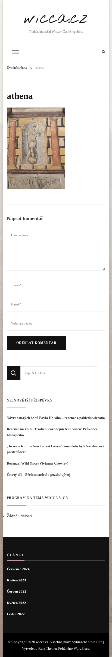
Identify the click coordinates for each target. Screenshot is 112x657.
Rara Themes (47, 648)
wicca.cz (56, 18)
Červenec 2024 (18, 569)
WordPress (81, 648)
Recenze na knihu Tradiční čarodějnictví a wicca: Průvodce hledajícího (52, 432)
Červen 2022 (16, 591)
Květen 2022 (16, 603)
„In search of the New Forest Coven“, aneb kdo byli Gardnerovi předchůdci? (55, 449)
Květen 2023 (16, 580)
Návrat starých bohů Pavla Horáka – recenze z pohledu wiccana (56, 418)
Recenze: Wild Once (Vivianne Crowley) (37, 463)
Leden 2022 (16, 614)
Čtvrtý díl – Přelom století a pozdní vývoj (39, 474)
